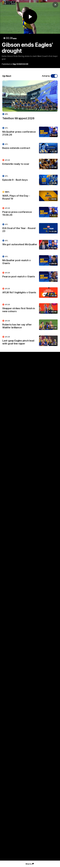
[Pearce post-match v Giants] (30, 277)
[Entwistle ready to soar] (30, 164)
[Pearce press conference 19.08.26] (30, 212)
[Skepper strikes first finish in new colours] (30, 308)
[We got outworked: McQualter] (30, 244)
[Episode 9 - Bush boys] (30, 180)
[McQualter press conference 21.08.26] (30, 132)
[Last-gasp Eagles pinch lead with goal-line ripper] (30, 341)
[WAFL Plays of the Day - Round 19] (30, 196)
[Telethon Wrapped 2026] (30, 101)
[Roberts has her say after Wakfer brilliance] (30, 325)
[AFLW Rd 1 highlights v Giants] (30, 293)
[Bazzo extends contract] (30, 148)
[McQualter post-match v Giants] (30, 260)
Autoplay (46, 76)
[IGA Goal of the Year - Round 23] (30, 228)
